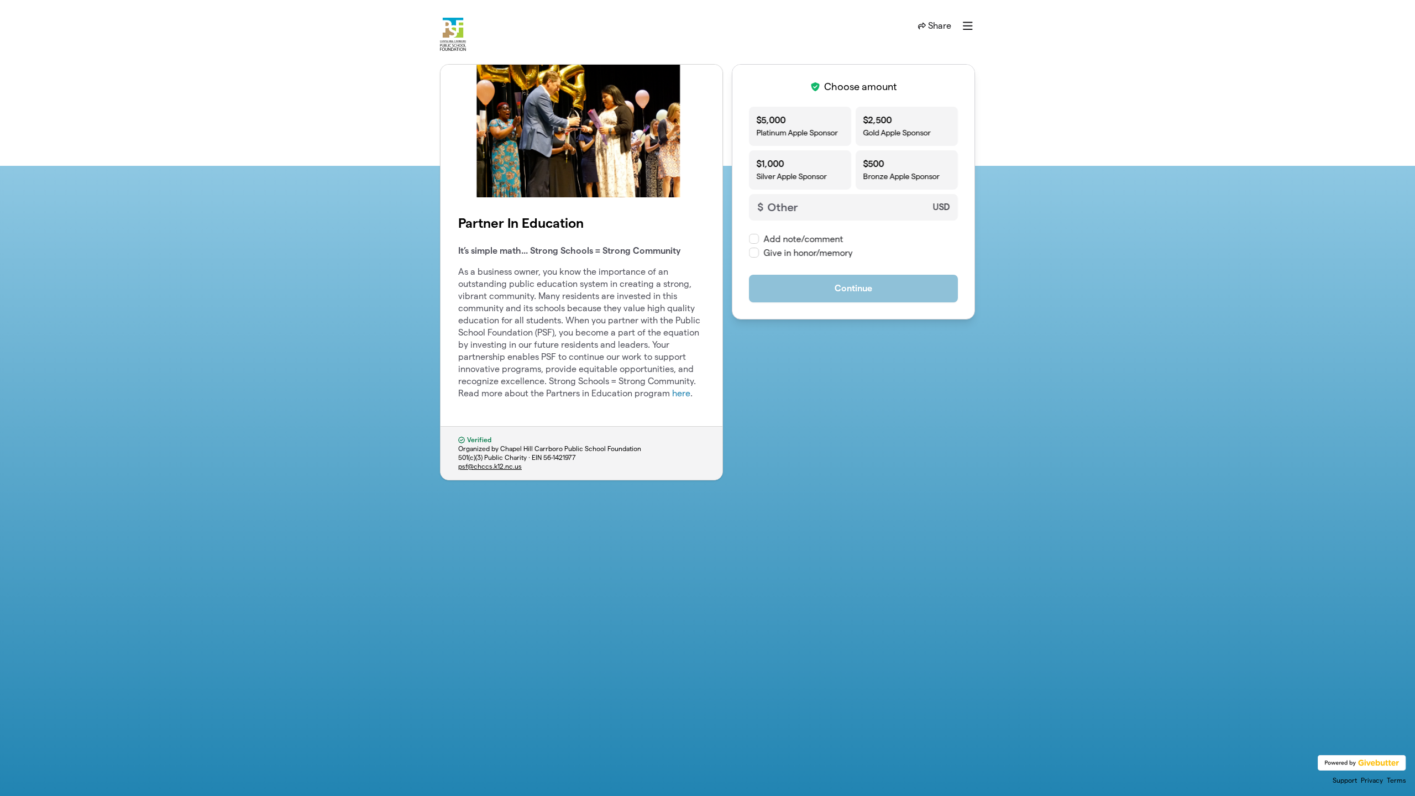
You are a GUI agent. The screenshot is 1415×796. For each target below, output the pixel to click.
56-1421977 (559, 457)
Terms (1396, 780)
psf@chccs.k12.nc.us (490, 466)
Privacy (1372, 780)
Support (1345, 780)
